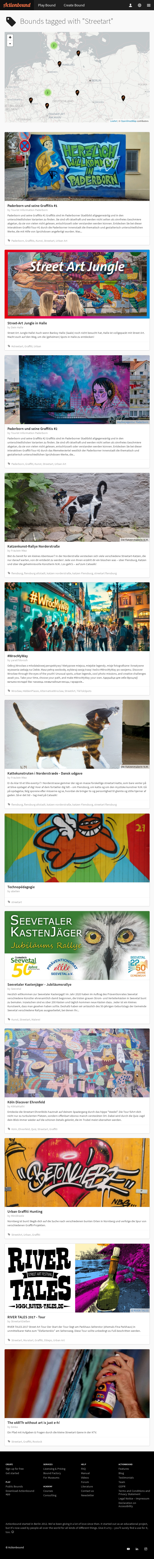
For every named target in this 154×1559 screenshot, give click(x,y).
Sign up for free (15, 1469)
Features (124, 1469)
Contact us (87, 1491)
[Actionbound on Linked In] (137, 1549)
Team (122, 1482)
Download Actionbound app (20, 1492)
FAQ (83, 1469)
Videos (85, 1477)
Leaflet (113, 120)
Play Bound (47, 5)
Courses (48, 1491)
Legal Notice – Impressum (134, 1498)
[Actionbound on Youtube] (128, 1549)
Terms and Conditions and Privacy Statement (134, 1492)
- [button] (10, 43)
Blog (121, 1473)
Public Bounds (14, 1486)
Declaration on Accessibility (127, 1504)
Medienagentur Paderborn (132, 422)
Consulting (49, 1495)
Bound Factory (52, 1473)
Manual (85, 1473)
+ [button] (10, 37)
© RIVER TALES (139, 1310)
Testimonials (126, 1477)
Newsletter (87, 1495)
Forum (85, 1482)
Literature (87, 1486)
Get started (12, 1473)
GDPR (122, 1486)
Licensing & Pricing (54, 1469)
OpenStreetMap (128, 120)
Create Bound (74, 5)
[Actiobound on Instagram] (145, 1549)
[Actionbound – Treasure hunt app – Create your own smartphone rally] (17, 5)
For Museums (51, 1477)
